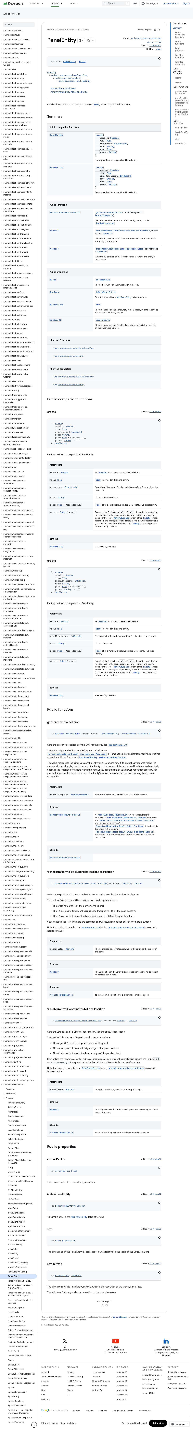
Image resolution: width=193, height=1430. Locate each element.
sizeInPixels (103, 320)
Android (45, 1372)
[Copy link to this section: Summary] (65, 117)
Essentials (35, 3)
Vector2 (107, 233)
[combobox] (116, 3)
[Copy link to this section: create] (59, 412)
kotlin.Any (51, 72)
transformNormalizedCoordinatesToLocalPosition (123, 230)
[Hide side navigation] (34, 1425)
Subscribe (158, 1423)
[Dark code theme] (159, 58)
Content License (120, 1317)
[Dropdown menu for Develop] (63, 3)
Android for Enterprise (51, 1376)
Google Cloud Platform (123, 1410)
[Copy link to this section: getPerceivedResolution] (82, 722)
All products (144, 1410)
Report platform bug (177, 1372)
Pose (109, 149)
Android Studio (170, 3)
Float (53, 279)
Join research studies (177, 1388)
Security (45, 1381)
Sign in (186, 3)
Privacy (70, 1390)
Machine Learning (75, 1376)
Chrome (89, 1410)
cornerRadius (103, 279)
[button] (18, 35)
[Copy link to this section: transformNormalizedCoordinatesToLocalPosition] (117, 872)
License (54, 1423)
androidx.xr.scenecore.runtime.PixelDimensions (126, 820)
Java (158, 49)
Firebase (103, 1410)
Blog (43, 1394)
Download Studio (150, 1388)
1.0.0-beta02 (155, 45)
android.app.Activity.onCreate (126, 927)
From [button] (73, 348)
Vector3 (54, 230)
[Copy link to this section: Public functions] (76, 709)
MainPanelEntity (79, 92)
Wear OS (96, 1376)
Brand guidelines (68, 1423)
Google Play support (177, 1383)
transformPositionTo (61, 994)
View (96, 104)
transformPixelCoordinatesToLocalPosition (120, 248)
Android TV (97, 1390)
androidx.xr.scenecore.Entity (68, 78)
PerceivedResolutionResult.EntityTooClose (120, 826)
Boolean (54, 292)
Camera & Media (74, 1385)
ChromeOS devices (100, 1381)
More (72, 3)
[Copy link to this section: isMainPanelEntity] (73, 1194)
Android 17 (122, 1372)
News (43, 1390)
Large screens (98, 1372)
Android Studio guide (152, 1375)
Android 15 (122, 1381)
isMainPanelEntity (106, 292)
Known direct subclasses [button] (69, 90)
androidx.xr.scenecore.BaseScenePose (69, 75)
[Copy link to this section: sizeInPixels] (65, 1264)
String (110, 146)
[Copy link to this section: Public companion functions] (95, 399)
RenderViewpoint (104, 215)
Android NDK (148, 1393)
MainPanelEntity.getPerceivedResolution (102, 757)
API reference (11, 14)
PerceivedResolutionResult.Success (126, 817)
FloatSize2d (120, 143)
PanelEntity (69, 61)
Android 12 (122, 1394)
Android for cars (99, 1385)
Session (114, 138)
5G (68, 1394)
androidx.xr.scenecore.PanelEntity (75, 81)
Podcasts (45, 1399)
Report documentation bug (178, 1377)
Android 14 (122, 1385)
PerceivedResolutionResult (65, 212)
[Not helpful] (159, 30)
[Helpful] (155, 30)
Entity (82, 61)
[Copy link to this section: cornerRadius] (68, 1159)
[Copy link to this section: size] (55, 1229)
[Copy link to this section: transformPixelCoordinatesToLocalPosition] (108, 1009)
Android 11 (122, 1399)
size (98, 304)
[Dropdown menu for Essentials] (43, 3)
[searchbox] (19, 24)
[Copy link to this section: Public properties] (78, 1147)
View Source (152, 42)
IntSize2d (125, 176)
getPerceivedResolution (109, 212)
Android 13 (122, 1390)
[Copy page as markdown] (88, 40)
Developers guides (150, 1379)
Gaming (70, 1372)
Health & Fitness (74, 1381)
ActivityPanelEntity (60, 92)
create (99, 135)
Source (44, 1385)
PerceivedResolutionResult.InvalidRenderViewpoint (77, 754)
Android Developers (55, 29)
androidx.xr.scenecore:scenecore (146, 38)
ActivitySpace (121, 518)
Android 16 (122, 1376)
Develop (55, 3)
